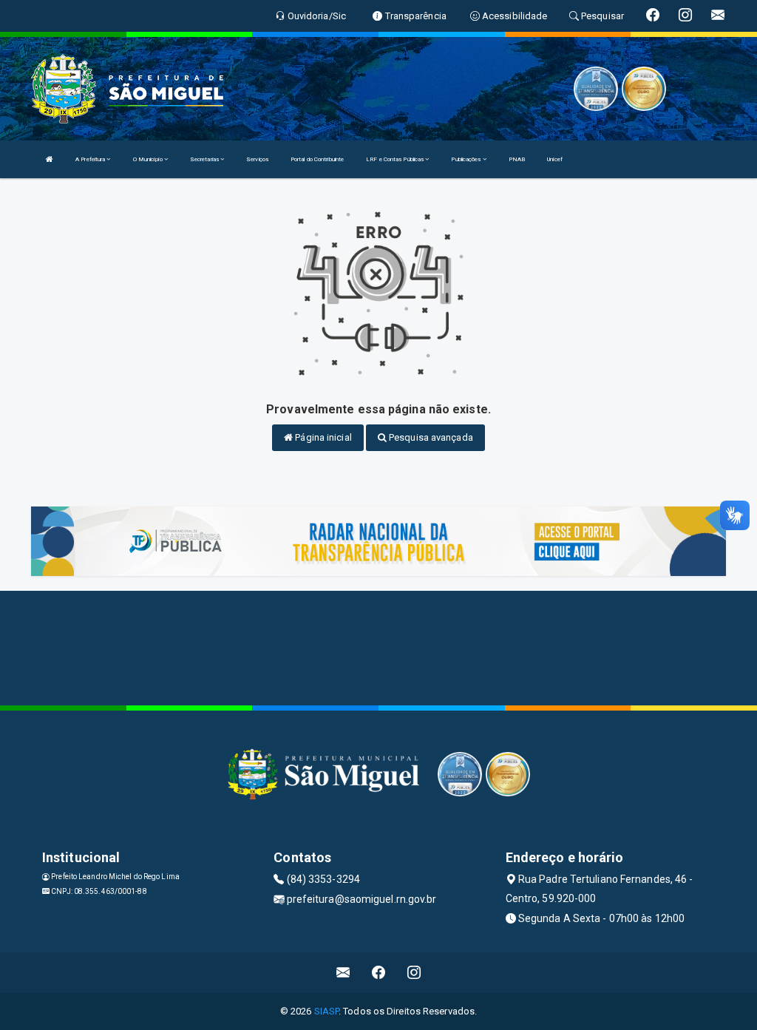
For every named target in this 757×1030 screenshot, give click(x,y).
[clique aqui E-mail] (343, 973)
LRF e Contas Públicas (395, 159)
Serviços (257, 159)
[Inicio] (49, 159)
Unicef (555, 159)
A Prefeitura (90, 159)
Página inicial (322, 437)
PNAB (517, 159)
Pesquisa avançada (430, 437)
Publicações (466, 159)
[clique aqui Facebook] (379, 973)
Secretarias (205, 159)
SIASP (326, 1011)
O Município (148, 159)
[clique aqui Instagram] (414, 973)
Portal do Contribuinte (317, 159)
